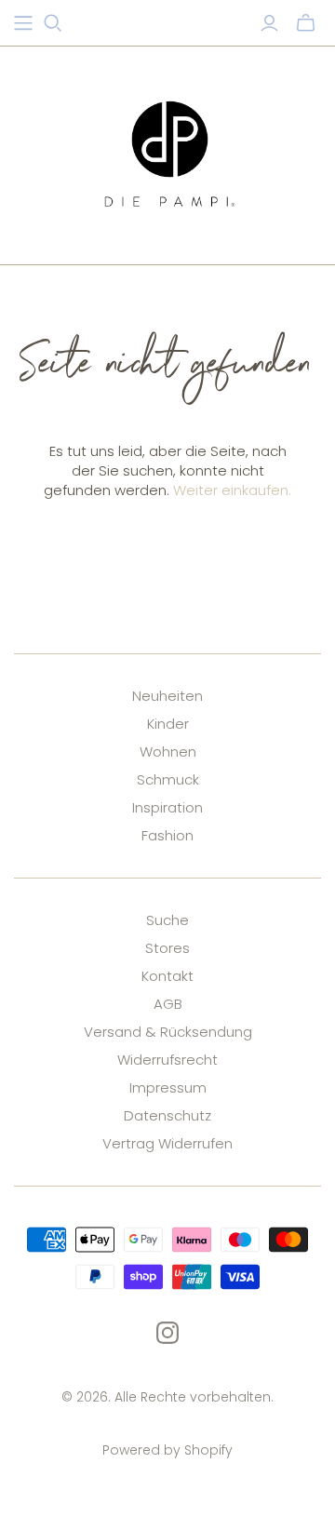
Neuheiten (167, 695)
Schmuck (168, 779)
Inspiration (167, 807)
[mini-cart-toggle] (305, 23)
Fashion (167, 835)
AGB (168, 1003)
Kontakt (167, 976)
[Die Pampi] (167, 152)
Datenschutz (167, 1115)
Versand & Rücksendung (168, 1031)
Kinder (168, 723)
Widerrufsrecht (167, 1059)
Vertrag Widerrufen (167, 1143)
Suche (167, 920)
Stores (167, 948)
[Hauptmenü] (23, 23)
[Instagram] (167, 1333)
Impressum (168, 1087)
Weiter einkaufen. (232, 490)
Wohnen (168, 751)
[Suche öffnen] (53, 23)
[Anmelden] (269, 23)
